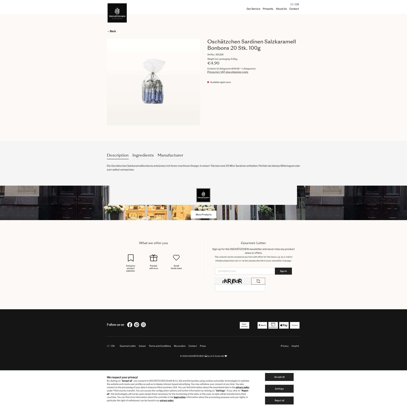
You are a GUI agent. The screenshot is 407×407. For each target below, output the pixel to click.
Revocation (180, 346)
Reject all (279, 400)
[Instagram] (144, 325)
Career (142, 346)
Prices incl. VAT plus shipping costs (227, 72)
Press (203, 346)
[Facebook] (130, 325)
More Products (203, 214)
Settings (279, 388)
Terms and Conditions (160, 346)
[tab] (118, 155)
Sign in (283, 271)
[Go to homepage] (117, 13)
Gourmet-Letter (128, 346)
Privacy (285, 346)
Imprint (295, 346)
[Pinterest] (137, 325)
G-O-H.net (215, 356)
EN (297, 4)
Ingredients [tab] (143, 155)
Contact (193, 346)
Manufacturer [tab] (170, 155)
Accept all (279, 377)
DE (292, 4)
